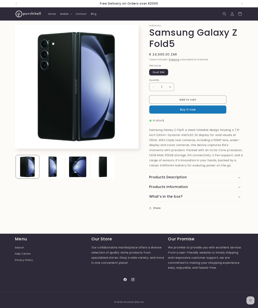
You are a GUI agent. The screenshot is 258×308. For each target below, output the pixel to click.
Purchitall (129, 302)
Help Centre (23, 253)
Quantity (154, 80)
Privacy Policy (24, 260)
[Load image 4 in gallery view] (102, 167)
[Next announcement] (242, 3)
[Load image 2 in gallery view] (52, 167)
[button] (66, 14)
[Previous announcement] (16, 3)
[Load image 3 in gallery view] (77, 167)
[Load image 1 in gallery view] (27, 167)
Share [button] (157, 208)
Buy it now (188, 109)
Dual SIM (158, 72)
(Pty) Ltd (139, 302)
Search (19, 247)
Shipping (174, 59)
